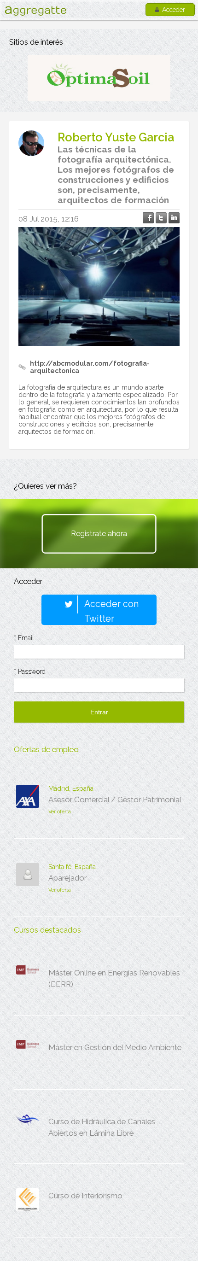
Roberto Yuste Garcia (116, 137)
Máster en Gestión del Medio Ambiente (114, 1047)
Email (24, 638)
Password (30, 671)
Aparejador (67, 877)
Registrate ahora (99, 533)
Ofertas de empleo (46, 749)
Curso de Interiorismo (85, 1195)
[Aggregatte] (35, 11)
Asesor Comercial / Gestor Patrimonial (114, 799)
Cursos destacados (47, 929)
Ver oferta (59, 812)
